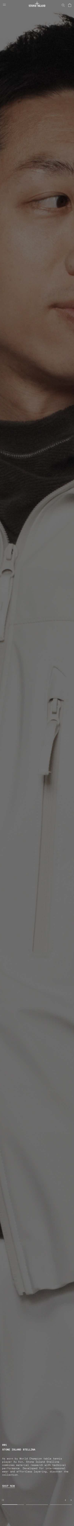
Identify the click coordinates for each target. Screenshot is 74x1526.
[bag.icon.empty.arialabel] (70, 5)
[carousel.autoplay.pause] (3, 1500)
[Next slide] (71, 1500)
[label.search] (63, 5)
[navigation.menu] (4, 5)
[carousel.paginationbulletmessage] (13, 1504)
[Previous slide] (65, 1500)
